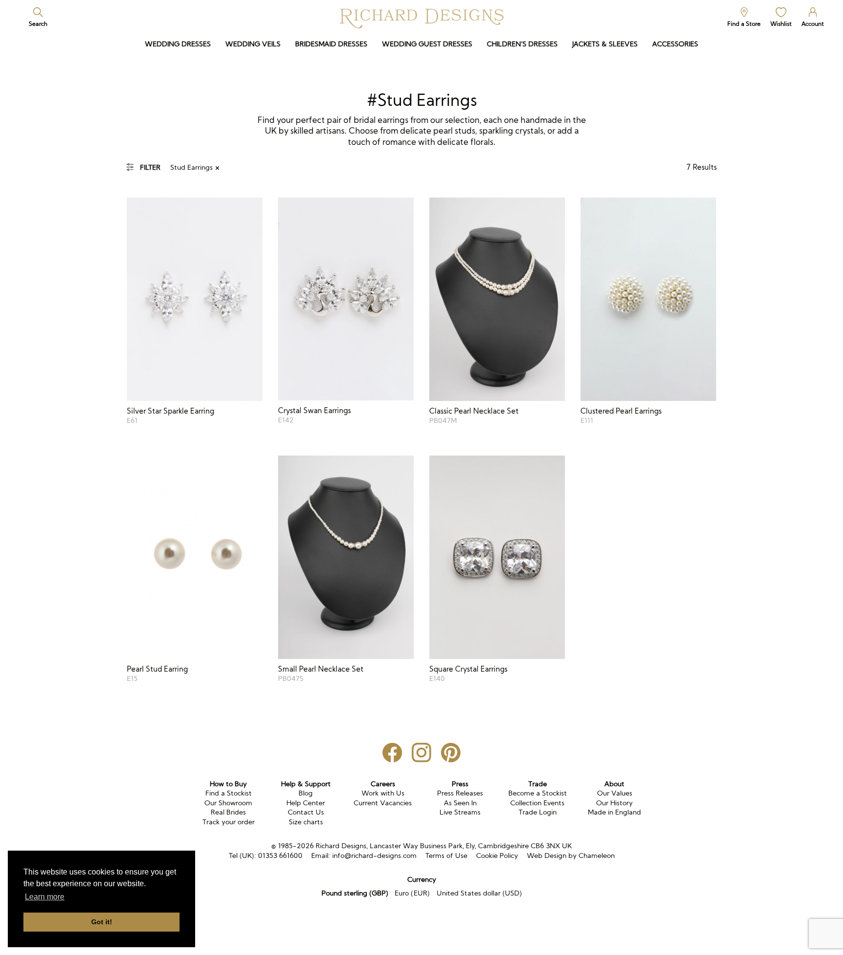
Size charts (306, 822)
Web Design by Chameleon (571, 855)
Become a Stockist (537, 793)
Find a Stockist (228, 793)
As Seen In (460, 803)
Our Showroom (228, 803)
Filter (150, 167)
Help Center (305, 803)
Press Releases (460, 793)
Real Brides (228, 812)
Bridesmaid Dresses (331, 44)
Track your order (228, 822)
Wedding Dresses (178, 44)
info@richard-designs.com (374, 855)
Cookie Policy (497, 855)
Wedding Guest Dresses (427, 44)
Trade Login (538, 812)
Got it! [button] (101, 922)
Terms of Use (446, 855)
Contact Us (306, 812)
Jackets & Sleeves (605, 44)
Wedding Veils (253, 44)
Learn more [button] (44, 897)
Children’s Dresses (522, 44)
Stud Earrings (191, 167)
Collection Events (537, 803)
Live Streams (460, 812)
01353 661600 (280, 855)
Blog (306, 793)
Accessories (675, 44)
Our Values (614, 793)
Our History (614, 803)
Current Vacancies (383, 803)
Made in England (614, 812)
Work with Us (382, 793)
